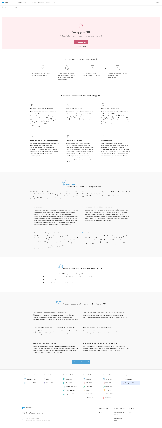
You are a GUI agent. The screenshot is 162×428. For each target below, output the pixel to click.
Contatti (130, 412)
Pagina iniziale (103, 408)
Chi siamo (131, 408)
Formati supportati (119, 408)
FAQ (100, 412)
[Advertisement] (81, 12)
